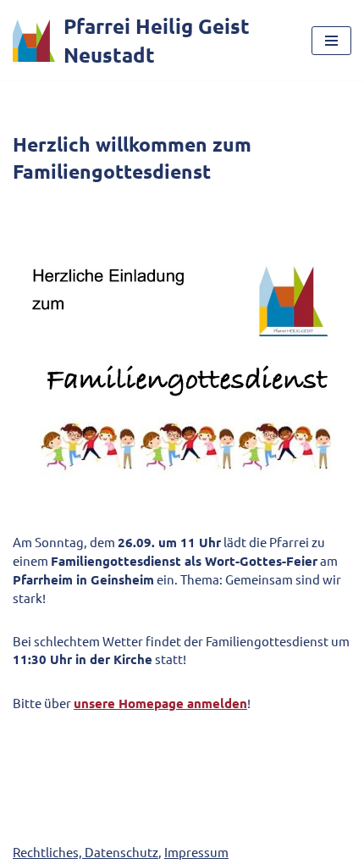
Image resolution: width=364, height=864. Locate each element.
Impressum (196, 852)
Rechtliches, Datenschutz (85, 852)
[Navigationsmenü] (331, 40)
